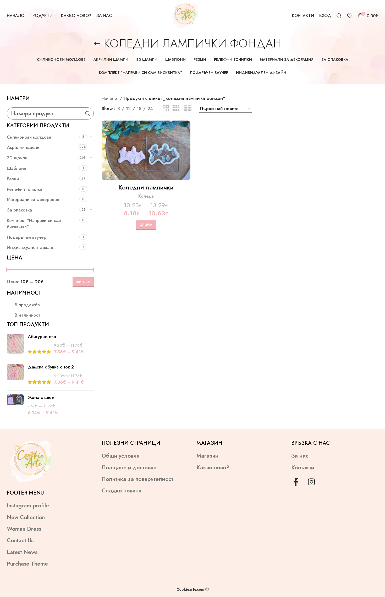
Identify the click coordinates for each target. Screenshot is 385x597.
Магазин (207, 456)
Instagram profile (28, 505)
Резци (13, 179)
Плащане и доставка (129, 467)
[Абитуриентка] (15, 345)
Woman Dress (24, 529)
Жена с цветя (42, 397)
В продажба (26, 305)
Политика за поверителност (137, 479)
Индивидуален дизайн (30, 247)
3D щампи (17, 158)
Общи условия (121, 456)
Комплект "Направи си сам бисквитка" (34, 223)
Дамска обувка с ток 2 (51, 367)
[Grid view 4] (176, 109)
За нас (300, 456)
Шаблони (16, 168)
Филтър (83, 282)
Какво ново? (212, 467)
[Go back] (97, 44)
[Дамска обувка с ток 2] (15, 375)
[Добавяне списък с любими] (186, 153)
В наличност (26, 315)
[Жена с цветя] (15, 405)
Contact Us (20, 540)
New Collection (26, 517)
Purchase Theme (27, 564)
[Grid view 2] (166, 109)
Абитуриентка (42, 337)
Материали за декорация (33, 199)
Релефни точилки (24, 189)
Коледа (146, 196)
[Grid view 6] (187, 109)
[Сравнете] (186, 129)
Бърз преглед (186, 141)
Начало (110, 98)
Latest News (22, 552)
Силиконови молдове (29, 137)
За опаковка (19, 210)
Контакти (302, 467)
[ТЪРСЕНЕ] (88, 113)
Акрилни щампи (23, 147)
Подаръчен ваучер (26, 237)
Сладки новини (121, 491)
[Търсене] (339, 15)
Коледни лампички (146, 187)
